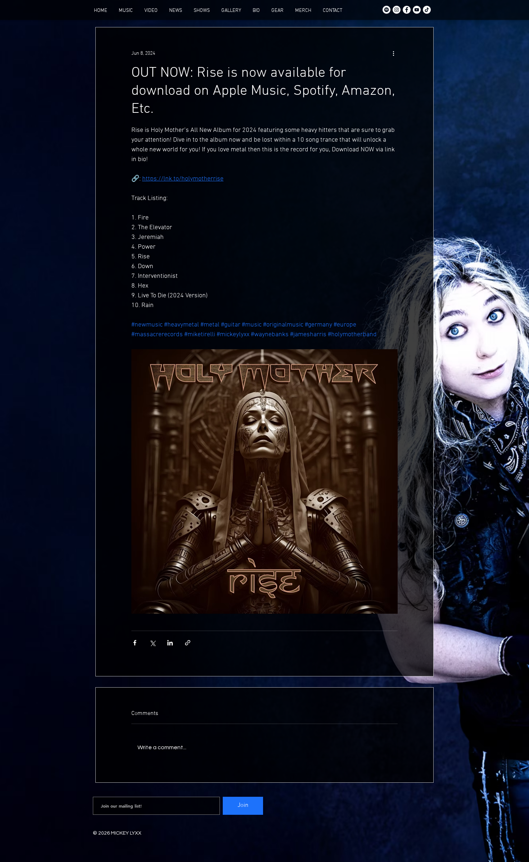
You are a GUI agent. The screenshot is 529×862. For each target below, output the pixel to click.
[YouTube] (417, 10)
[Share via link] (187, 642)
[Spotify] (386, 10)
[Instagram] (397, 10)
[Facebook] (407, 10)
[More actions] (393, 53)
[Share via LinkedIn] (170, 642)
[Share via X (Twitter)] (152, 642)
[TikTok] (427, 10)
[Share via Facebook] (134, 642)
